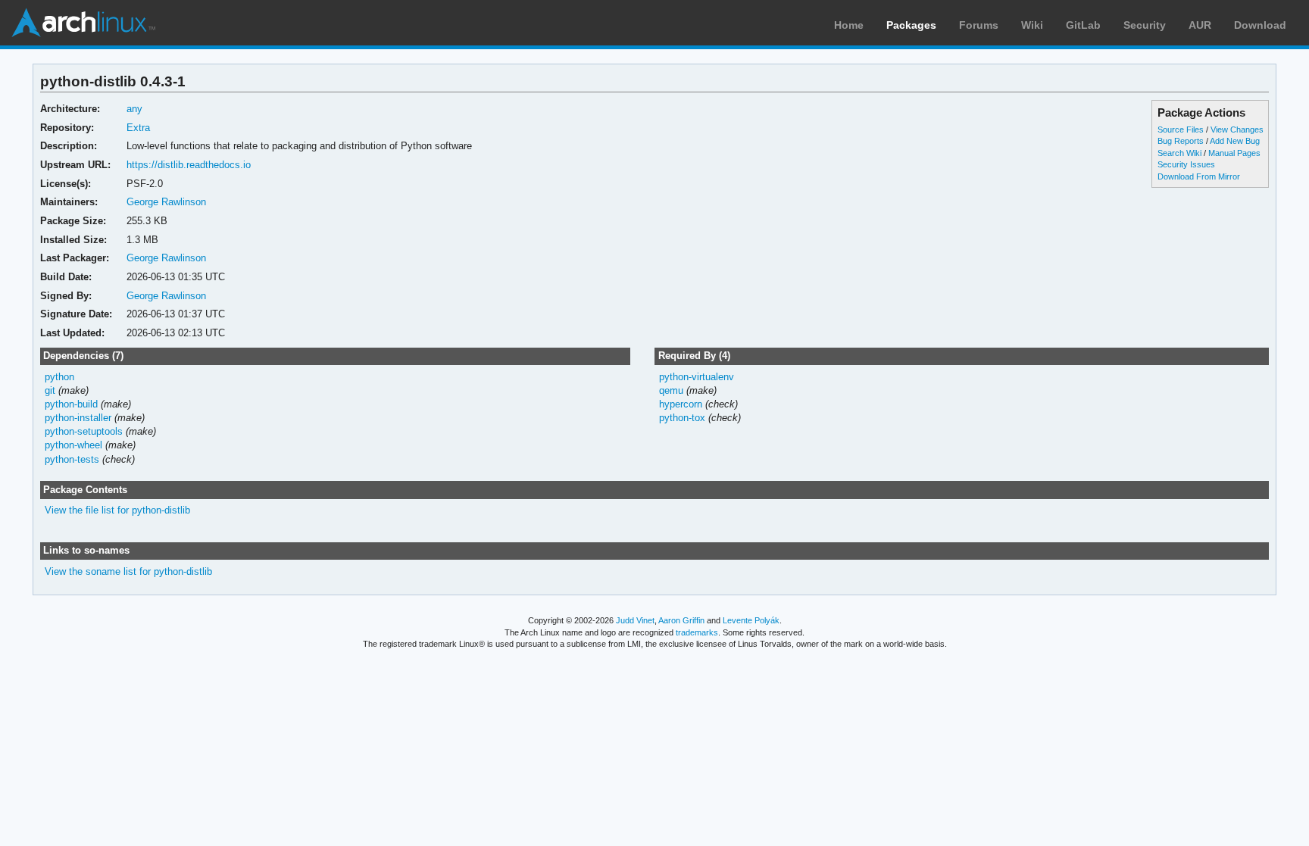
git (50, 390)
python (59, 376)
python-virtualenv (696, 376)
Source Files (1180, 129)
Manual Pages (1234, 153)
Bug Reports (1180, 140)
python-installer (78, 417)
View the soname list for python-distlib (128, 571)
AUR (1200, 25)
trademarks (697, 632)
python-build (71, 404)
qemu (671, 390)
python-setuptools (84, 431)
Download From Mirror (1198, 176)
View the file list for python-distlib (117, 510)
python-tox (682, 417)
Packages (911, 25)
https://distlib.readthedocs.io (189, 164)
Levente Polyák (751, 620)
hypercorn (680, 404)
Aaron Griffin (681, 620)
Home (849, 25)
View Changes (1237, 129)
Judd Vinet (635, 620)
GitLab (1083, 25)
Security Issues (1186, 164)
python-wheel (73, 445)
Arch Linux (83, 23)
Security (1144, 25)
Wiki (1032, 25)
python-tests (72, 459)
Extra (138, 127)
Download (1260, 25)
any (134, 108)
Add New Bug (1235, 140)
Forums (978, 25)
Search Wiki (1179, 153)
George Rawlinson (166, 202)
